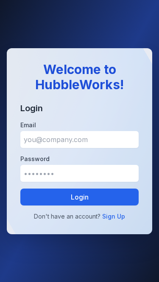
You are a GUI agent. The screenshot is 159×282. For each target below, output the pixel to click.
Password (35, 158)
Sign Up (113, 216)
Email (28, 125)
